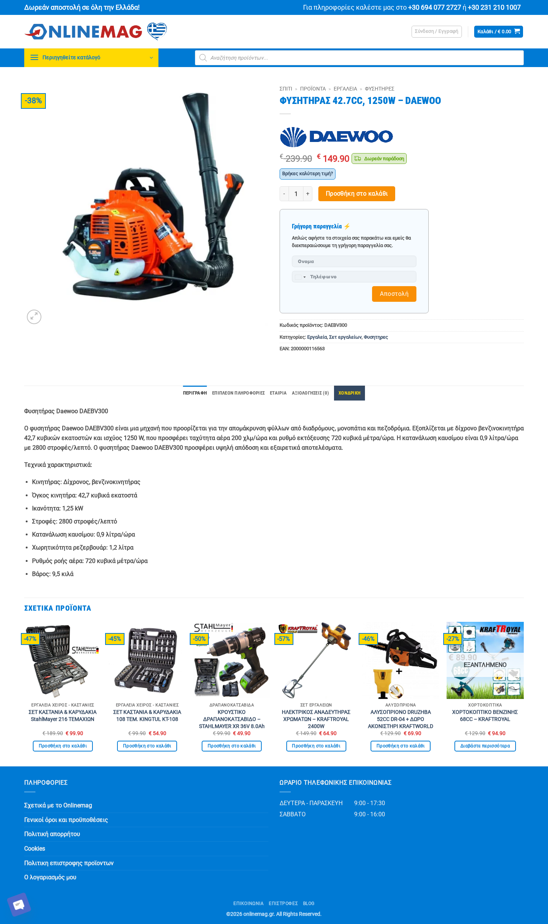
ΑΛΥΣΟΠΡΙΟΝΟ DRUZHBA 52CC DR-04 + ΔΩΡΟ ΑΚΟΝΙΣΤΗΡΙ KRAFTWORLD (400, 719)
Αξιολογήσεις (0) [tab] (310, 393)
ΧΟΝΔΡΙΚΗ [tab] (349, 393)
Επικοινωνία (248, 903)
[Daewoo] (337, 137)
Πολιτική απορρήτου (52, 834)
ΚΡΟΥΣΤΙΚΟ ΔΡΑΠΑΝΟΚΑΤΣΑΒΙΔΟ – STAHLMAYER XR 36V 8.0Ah (232, 719)
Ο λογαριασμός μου (50, 877)
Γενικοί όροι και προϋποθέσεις (66, 819)
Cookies (34, 848)
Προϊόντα (313, 89)
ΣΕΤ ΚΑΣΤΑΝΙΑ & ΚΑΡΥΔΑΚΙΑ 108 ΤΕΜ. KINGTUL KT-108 (147, 715)
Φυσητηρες (379, 89)
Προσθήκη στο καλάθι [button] (63, 746)
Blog (309, 903)
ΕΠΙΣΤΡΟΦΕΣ (283, 903)
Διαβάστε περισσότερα (485, 746)
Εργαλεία (345, 89)
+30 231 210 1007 (494, 7)
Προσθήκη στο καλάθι (357, 193)
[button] (437, 32)
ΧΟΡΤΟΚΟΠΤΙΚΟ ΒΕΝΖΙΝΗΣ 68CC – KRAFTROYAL (485, 715)
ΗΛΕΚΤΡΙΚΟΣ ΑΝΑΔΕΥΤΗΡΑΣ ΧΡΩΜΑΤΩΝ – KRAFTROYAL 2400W (316, 719)
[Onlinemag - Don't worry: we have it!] (143, 31)
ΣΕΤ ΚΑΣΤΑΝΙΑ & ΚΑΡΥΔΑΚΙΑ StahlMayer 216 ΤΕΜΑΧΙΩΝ (63, 715)
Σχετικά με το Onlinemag (58, 805)
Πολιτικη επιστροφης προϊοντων (69, 863)
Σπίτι (286, 89)
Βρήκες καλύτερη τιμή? (307, 173)
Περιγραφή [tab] (195, 393)
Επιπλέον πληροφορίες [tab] (238, 393)
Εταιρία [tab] (278, 393)
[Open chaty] (19, 904)
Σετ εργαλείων (345, 337)
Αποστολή (394, 293)
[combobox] (300, 277)
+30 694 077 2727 (434, 7)
